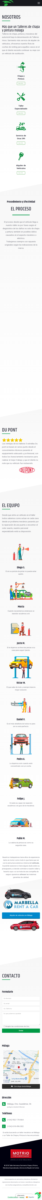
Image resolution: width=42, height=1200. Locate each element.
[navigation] (31, 1197)
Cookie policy (13, 1197)
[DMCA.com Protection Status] (21, 1191)
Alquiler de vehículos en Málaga (21, 915)
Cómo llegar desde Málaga (22, 1086)
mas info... (21, 83)
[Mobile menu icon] (39, 3)
